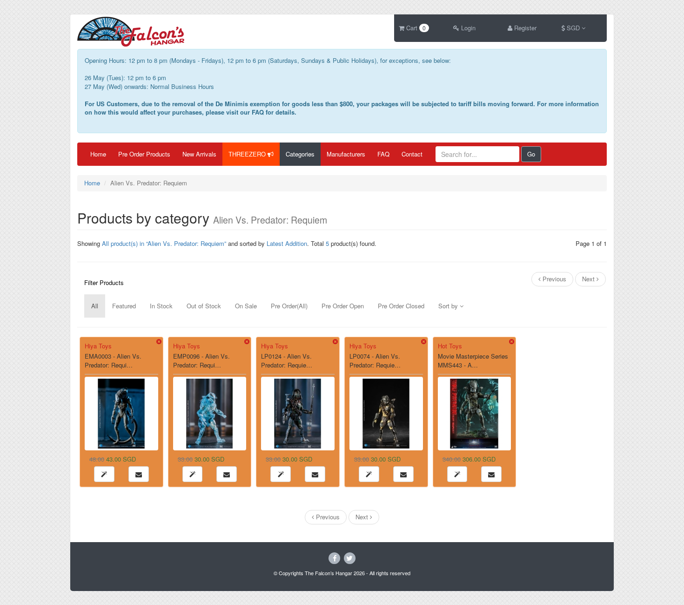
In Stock (161, 305)
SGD (573, 27)
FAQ (383, 154)
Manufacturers (346, 154)
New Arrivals (199, 154)
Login (467, 27)
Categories (300, 154)
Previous (553, 278)
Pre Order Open (343, 305)
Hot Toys (450, 345)
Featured (124, 305)
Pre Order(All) (289, 305)
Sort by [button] (449, 305)
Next (589, 278)
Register (524, 27)
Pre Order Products (144, 154)
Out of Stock (204, 305)
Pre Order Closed (401, 305)
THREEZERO (248, 154)
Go (531, 154)
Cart (415, 27)
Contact (412, 154)
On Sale (246, 305)
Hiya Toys (98, 345)
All (94, 305)
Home (98, 154)
